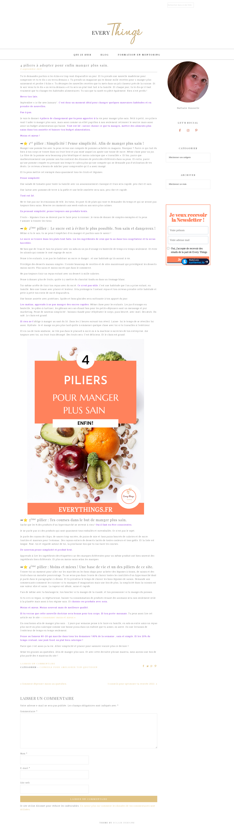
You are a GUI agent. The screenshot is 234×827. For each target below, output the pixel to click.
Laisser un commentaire (37, 663)
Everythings (117, 33)
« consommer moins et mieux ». (58, 617)
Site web (25, 783)
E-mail (25, 768)
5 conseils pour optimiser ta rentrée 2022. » (132, 684)
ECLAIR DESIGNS (124, 822)
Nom (23, 754)
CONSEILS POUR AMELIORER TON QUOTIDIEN (68, 667)
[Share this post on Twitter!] (147, 666)
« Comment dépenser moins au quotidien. (43, 684)
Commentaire (29, 711)
